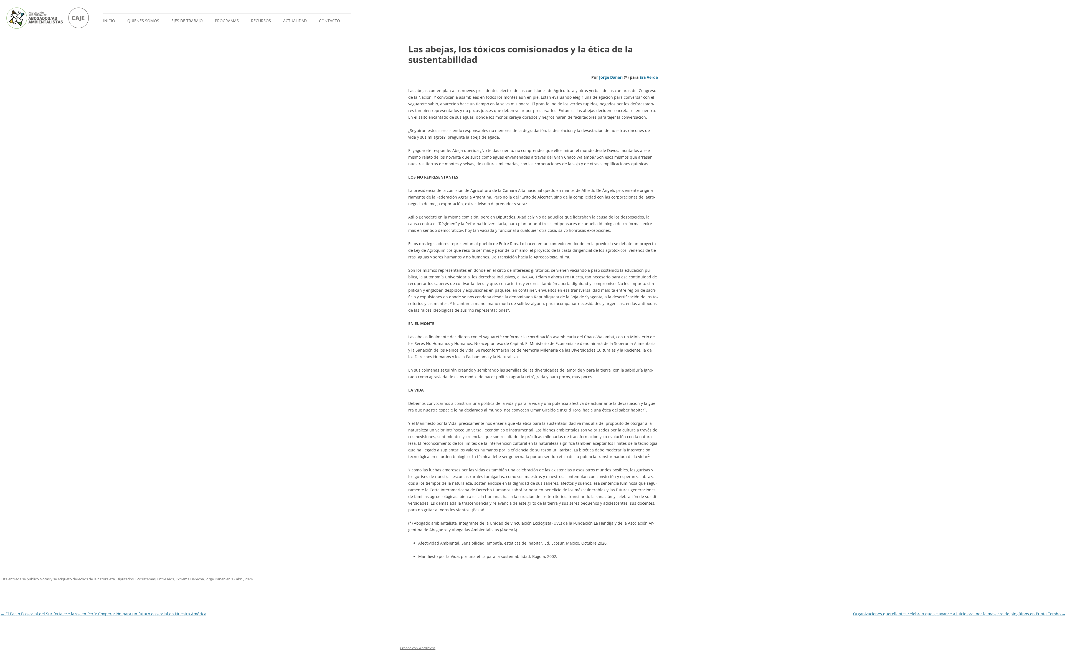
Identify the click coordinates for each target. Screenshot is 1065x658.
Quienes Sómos (143, 20)
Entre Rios (165, 578)
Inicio (109, 20)
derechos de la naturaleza (94, 578)
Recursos (261, 20)
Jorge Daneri (611, 77)
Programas (227, 20)
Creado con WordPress (417, 648)
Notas (45, 578)
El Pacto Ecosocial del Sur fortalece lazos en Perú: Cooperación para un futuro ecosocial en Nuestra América (103, 613)
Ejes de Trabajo (187, 20)
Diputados (125, 578)
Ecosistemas (145, 578)
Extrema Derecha (190, 578)
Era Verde (649, 77)
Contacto (329, 20)
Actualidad (295, 20)
